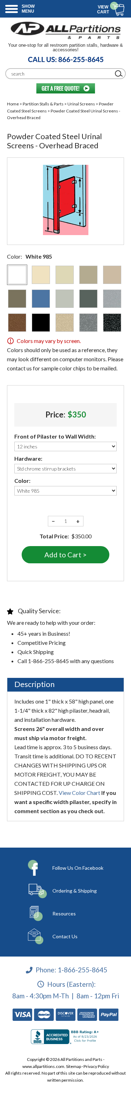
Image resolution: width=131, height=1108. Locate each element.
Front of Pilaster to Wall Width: (55, 436)
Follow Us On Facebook (77, 868)
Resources (64, 913)
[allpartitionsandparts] (66, 30)
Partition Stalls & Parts (43, 103)
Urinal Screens (81, 103)
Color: (22, 480)
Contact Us (65, 936)
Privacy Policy (96, 1066)
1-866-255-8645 (82, 970)
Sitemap (73, 1066)
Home (13, 103)
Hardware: (28, 458)
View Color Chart (79, 792)
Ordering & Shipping (74, 891)
